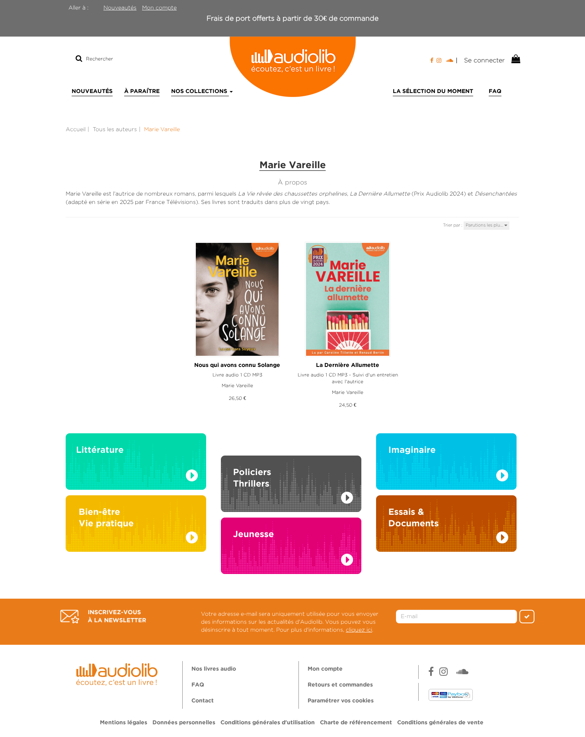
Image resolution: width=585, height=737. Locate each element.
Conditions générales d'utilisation (267, 722)
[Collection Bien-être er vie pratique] (136, 525)
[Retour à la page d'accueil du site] (292, 67)
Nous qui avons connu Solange (237, 365)
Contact (202, 700)
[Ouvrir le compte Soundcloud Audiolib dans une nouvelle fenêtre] (451, 60)
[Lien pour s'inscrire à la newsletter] (103, 616)
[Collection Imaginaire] (446, 463)
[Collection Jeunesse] (291, 553)
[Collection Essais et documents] (446, 525)
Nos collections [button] (200, 91)
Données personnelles (183, 722)
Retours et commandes (340, 685)
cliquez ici (359, 629)
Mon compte (159, 7)
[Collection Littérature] (136, 463)
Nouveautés (119, 7)
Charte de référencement (356, 722)
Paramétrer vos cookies (341, 700)
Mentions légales (123, 722)
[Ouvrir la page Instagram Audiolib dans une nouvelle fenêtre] (439, 60)
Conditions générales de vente (440, 722)
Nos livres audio (213, 669)
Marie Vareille (237, 385)
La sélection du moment (433, 91)
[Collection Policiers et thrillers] (291, 474)
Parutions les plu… (485, 225)
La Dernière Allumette (347, 365)
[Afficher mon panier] (515, 59)
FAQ (495, 91)
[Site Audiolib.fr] (118, 673)
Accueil (76, 129)
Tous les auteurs (115, 129)
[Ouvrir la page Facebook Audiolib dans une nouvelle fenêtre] (431, 60)
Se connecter (484, 60)
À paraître (142, 91)
